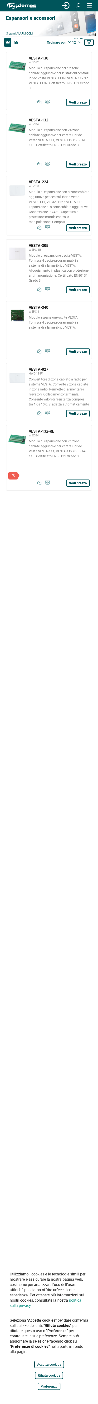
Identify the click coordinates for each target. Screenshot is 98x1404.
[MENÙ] (89, 6)
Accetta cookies (49, 1364)
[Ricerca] (77, 6)
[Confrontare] (46, 102)
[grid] (16, 42)
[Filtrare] (89, 42)
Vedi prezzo (78, 102)
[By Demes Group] (21, 5)
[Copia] (38, 102)
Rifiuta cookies (49, 1375)
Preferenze (49, 1386)
